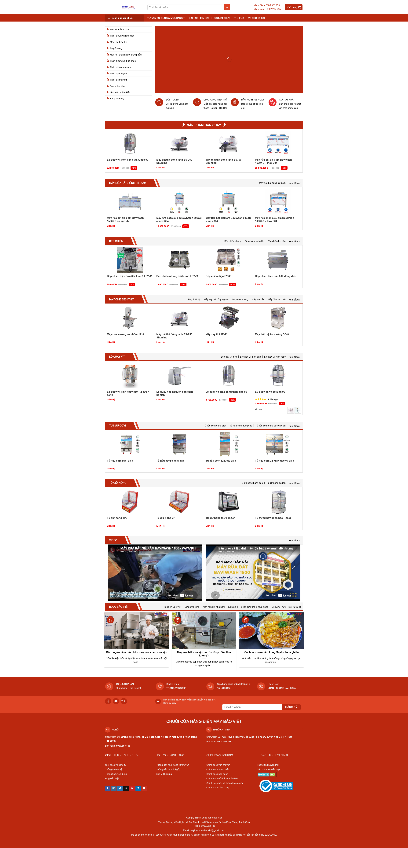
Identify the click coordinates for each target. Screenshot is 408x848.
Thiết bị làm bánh (118, 79)
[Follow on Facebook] (107, 788)
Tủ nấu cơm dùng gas (241, 425)
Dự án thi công (192, 607)
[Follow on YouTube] (144, 788)
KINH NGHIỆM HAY (199, 18)
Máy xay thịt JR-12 (217, 334)
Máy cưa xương (240, 299)
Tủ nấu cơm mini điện (120, 460)
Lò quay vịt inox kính (250, 356)
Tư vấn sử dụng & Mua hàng (253, 607)
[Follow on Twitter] (120, 788)
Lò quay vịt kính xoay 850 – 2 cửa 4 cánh (128, 393)
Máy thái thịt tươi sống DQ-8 (272, 334)
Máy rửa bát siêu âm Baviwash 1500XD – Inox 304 (273, 161)
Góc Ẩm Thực (222, 18)
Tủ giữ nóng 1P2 (117, 517)
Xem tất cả (294, 183)
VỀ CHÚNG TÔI (256, 18)
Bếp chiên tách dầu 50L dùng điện (275, 276)
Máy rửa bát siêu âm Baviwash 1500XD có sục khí (125, 219)
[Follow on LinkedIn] (138, 788)
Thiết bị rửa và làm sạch (122, 35)
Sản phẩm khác (118, 86)
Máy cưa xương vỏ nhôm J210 (125, 334)
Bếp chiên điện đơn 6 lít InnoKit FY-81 (129, 276)
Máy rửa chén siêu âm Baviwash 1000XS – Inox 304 (274, 219)
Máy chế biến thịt (118, 42)
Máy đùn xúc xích (277, 299)
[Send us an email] (126, 788)
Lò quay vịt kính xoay (275, 356)
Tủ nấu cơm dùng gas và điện (270, 425)
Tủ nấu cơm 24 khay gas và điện (274, 460)
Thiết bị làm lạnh (118, 73)
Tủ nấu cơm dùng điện (214, 425)
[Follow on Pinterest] (132, 788)
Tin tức (239, 18)
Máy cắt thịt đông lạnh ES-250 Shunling (174, 161)
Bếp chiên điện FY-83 (218, 276)
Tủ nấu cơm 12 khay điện (221, 460)
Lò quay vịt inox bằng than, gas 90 (127, 159)
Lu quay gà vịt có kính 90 (270, 391)
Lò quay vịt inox (229, 356)
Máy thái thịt (194, 299)
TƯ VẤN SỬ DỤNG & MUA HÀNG (165, 18)
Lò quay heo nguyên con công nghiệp (174, 393)
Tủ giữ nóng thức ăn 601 (221, 517)
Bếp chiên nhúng (232, 241)
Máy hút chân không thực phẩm (126, 54)
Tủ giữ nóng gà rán (276, 483)
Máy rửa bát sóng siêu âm (272, 183)
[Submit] (227, 7)
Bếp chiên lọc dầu (277, 241)
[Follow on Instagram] (114, 788)
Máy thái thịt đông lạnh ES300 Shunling (223, 161)
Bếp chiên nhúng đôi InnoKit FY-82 (177, 276)
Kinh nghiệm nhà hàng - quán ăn (219, 607)
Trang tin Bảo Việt (172, 607)
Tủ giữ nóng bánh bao (251, 483)
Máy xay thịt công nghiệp (216, 299)
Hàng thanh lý (117, 98)
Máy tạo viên (258, 299)
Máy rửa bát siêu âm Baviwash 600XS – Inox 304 (179, 219)
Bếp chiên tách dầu (254, 241)
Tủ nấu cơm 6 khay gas (170, 460)
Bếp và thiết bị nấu (119, 29)
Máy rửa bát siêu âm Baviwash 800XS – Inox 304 (228, 219)
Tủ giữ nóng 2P (165, 517)
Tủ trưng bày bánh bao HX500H (274, 517)
